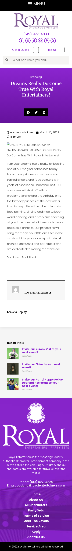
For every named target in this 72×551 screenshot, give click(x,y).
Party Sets (36, 510)
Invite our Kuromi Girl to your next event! (41, 350)
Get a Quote (20, 50)
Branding (36, 77)
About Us (36, 500)
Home (36, 494)
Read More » (27, 356)
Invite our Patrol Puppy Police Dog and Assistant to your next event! (42, 383)
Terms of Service (36, 516)
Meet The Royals (36, 521)
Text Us (51, 50)
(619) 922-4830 (36, 34)
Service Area (36, 526)
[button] (28, 112)
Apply (36, 532)
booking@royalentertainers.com (41, 485)
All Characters (36, 505)
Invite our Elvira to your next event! (41, 365)
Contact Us (36, 537)
